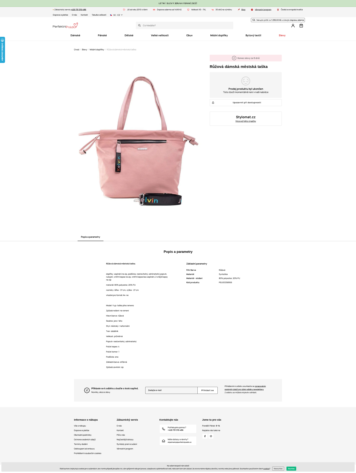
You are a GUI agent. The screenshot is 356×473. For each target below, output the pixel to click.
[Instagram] (211, 436)
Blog (243, 9)
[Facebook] (205, 436)
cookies (266, 468)
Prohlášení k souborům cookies (87, 453)
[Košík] (301, 26)
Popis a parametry (90, 236)
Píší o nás (121, 435)
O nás (74, 14)
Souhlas (291, 468)
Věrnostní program (263, 9)
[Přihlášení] (293, 26)
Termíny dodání (80, 444)
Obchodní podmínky (83, 435)
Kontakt (84, 14)
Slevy (84, 49)
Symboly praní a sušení (127, 444)
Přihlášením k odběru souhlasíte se (245, 388)
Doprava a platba (60, 14)
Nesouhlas (278, 468)
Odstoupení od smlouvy (84, 448)
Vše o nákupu (80, 425)
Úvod (76, 49)
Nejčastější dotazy (125, 439)
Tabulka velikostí (99, 14)
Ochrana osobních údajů (85, 439)
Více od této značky (245, 121)
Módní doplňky (97, 49)
